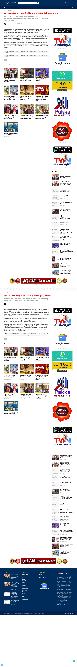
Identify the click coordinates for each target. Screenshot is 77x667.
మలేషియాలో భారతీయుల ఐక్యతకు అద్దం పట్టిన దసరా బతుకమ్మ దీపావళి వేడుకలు (66, 265)
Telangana (30, 7)
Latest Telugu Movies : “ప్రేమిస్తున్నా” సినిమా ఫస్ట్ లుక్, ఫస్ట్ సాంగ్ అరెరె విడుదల (10, 117)
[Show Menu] (4, 7)
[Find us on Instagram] (68, 7)
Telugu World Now (10, 613)
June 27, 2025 (22, 398)
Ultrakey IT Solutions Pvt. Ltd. (39, 613)
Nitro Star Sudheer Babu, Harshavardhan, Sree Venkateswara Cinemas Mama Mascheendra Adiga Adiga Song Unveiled (26, 52)
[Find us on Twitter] (66, 7)
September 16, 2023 (16, 23)
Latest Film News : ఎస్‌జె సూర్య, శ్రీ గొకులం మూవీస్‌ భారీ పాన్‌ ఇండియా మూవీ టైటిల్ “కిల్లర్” (26, 117)
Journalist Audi (25, 588)
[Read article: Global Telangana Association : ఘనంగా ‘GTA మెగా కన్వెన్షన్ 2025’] (55, 238)
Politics (23, 594)
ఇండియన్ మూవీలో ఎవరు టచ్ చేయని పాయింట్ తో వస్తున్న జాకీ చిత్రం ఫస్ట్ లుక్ (26, 98)
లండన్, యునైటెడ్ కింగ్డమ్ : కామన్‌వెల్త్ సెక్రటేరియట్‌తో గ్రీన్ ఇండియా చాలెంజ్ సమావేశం (65, 183)
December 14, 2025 (39, 81)
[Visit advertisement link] (62, 37)
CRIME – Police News (26, 580)
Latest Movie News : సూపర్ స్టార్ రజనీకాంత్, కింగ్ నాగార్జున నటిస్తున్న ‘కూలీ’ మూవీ (41, 117)
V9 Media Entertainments (24, 613)
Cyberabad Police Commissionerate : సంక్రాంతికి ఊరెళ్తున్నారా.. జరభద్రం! (66, 231)
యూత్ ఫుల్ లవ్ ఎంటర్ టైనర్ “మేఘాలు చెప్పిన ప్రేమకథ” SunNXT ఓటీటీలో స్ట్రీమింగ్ (9, 98)
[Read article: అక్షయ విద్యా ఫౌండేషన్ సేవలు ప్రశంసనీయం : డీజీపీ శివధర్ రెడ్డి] (55, 197)
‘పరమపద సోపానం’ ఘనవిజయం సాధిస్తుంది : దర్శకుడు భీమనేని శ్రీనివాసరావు (10, 80)
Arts (23, 577)
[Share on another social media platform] (5, 60)
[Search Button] (38, 3)
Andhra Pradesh (23, 7)
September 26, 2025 (23, 379)
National (23, 593)
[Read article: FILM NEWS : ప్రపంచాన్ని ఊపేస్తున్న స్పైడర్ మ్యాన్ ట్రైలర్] (27, 73)
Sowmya (9, 23)
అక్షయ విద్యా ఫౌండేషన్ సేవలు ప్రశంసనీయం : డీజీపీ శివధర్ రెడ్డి (15, 602)
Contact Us (58, 7)
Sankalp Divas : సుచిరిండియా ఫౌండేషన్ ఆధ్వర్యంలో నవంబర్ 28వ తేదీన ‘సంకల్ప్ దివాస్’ (66, 258)
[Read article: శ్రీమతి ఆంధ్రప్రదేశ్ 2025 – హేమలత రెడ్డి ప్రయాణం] (42, 73)
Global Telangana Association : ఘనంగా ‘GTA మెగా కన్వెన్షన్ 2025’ (66, 237)
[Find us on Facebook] (63, 613)
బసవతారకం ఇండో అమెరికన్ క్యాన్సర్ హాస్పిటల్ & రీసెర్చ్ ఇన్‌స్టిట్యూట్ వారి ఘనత (65, 190)
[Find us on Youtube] (63, 7)
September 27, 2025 (8, 379)
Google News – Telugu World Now (45, 593)
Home (9, 7)
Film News (36, 7)
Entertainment (9, 10)
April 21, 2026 (7, 83)
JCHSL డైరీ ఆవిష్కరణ (64, 222)
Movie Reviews (25, 591)
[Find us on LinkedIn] (70, 7)
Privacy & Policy (42, 577)
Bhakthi (42, 7)
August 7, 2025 (38, 102)
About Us (52, 7)
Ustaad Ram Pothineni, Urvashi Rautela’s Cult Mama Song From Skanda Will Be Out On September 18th (28, 333)
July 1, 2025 (7, 398)
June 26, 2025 (7, 136)
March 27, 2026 (23, 81)
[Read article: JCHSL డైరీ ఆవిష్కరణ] (55, 224)
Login (71, 2)
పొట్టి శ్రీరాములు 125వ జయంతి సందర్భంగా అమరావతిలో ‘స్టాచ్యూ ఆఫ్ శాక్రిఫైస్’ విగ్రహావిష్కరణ (66, 217)
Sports (23, 596)
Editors (23, 582)
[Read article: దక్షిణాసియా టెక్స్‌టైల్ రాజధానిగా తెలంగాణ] (55, 204)
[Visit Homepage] (10, 2)
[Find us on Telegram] (72, 7)
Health (46, 7)
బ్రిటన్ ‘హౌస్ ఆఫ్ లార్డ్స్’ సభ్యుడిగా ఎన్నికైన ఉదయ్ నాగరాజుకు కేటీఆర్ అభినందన (66, 251)
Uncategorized (25, 599)
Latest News (15, 7)
